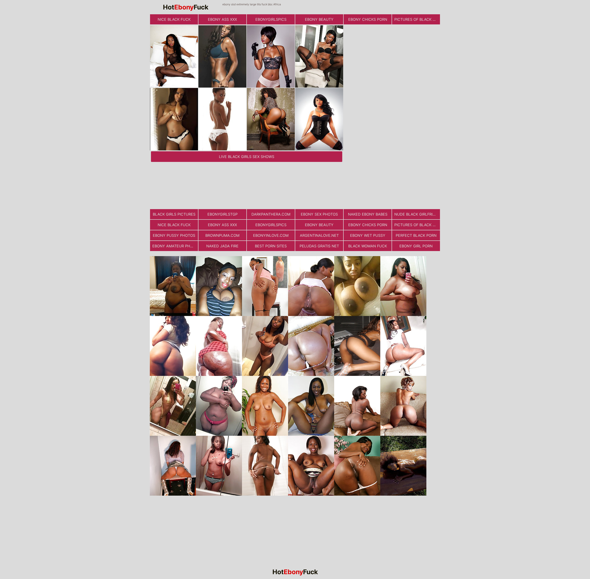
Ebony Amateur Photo (175, 246)
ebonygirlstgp (222, 214)
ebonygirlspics (270, 19)
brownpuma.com (222, 235)
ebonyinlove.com (271, 235)
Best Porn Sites (271, 246)
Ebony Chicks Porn (367, 19)
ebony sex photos (319, 214)
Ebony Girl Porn (416, 246)
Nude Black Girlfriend (417, 214)
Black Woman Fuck (367, 246)
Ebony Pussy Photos (174, 235)
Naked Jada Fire (222, 246)
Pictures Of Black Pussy (417, 19)
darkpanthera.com (270, 214)
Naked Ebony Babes (367, 214)
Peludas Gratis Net (319, 246)
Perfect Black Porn (416, 235)
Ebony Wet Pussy (367, 235)
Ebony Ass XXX (222, 19)
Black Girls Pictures (174, 214)
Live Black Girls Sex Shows (246, 156)
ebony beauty (319, 19)
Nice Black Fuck (174, 19)
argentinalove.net (319, 235)
